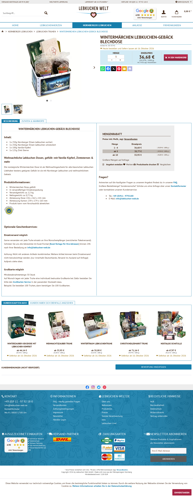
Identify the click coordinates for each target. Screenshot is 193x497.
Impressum (58, 412)
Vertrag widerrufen (159, 416)
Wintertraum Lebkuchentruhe (96, 343)
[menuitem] (25, 13)
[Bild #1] (47, 100)
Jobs (104, 419)
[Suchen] (46, 13)
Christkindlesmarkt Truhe (134, 343)
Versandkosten (131, 139)
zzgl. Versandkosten (150, 62)
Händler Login (59, 419)
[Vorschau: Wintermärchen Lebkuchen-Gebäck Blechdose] (7, 109)
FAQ (175, 182)
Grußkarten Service (22, 282)
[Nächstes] (94, 67)
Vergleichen (165, 164)
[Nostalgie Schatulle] (171, 325)
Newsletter (58, 416)
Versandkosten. (122, 470)
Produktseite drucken (146, 164)
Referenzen (107, 405)
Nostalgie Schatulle (171, 343)
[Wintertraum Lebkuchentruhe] (96, 325)
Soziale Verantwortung (112, 416)
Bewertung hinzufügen (153, 367)
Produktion (107, 408)
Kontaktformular (178, 186)
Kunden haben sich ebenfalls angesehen (51, 303)
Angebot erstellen (114, 164)
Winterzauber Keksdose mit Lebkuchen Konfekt (21, 345)
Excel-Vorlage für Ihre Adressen (64, 244)
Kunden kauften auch (15, 303)
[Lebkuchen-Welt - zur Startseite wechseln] (96, 13)
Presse (105, 412)
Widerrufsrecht (157, 412)
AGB (152, 401)
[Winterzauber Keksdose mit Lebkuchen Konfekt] (22, 325)
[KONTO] (163, 12)
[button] (144, 14)
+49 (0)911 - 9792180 (123, 196)
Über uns (106, 401)
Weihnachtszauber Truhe (59, 343)
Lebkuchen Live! (109, 423)
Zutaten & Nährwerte (33, 121)
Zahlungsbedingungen (63, 408)
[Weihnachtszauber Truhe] (59, 325)
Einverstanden (181, 492)
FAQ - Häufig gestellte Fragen (66, 401)
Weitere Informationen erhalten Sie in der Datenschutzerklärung (102, 486)
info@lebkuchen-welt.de (38, 247)
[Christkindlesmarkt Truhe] (134, 325)
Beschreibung (10, 121)
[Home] (3, 31)
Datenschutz (156, 408)
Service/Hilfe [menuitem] (183, 2)
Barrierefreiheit (157, 405)
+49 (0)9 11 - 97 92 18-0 (19, 401)
